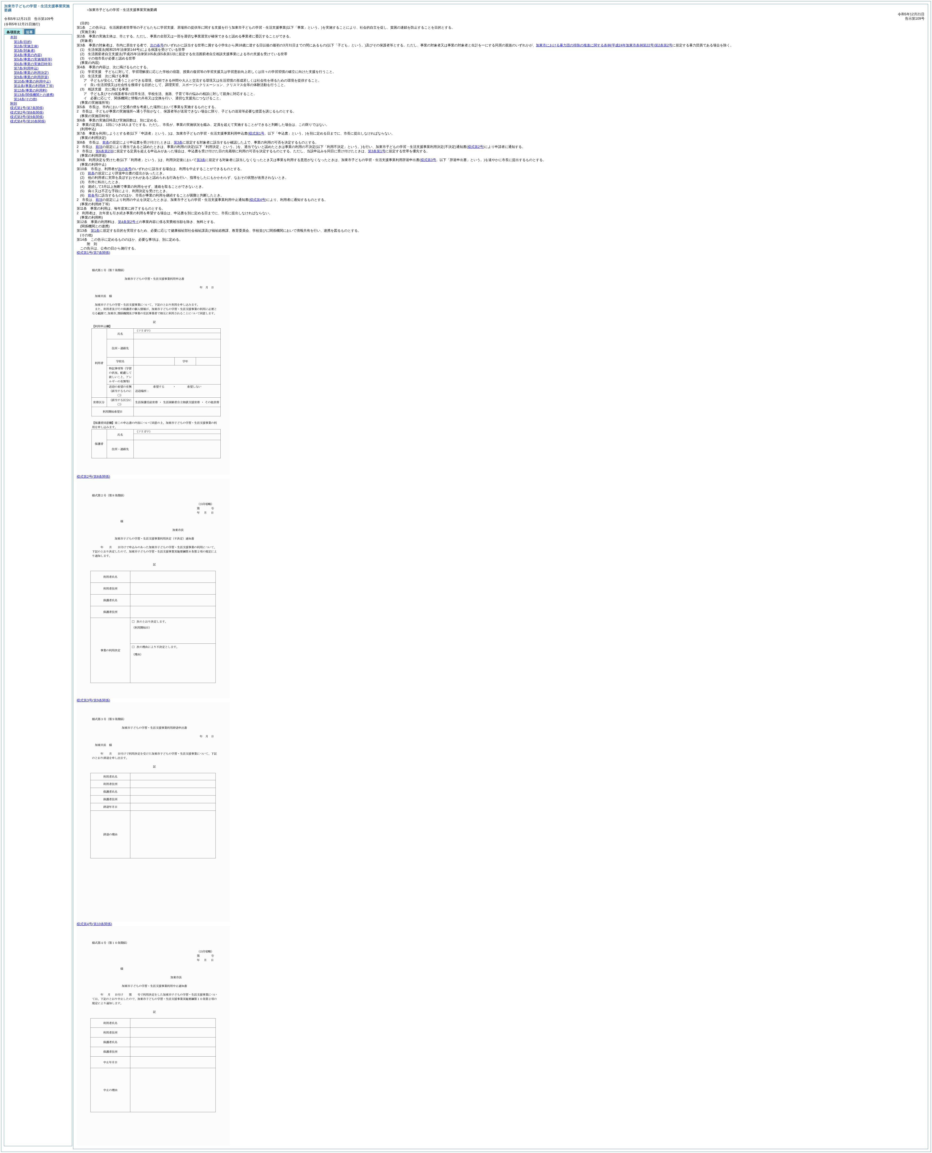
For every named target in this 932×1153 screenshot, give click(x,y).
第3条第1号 (376, 151)
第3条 (178, 142)
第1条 (95, 230)
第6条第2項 (104, 151)
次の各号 (157, 45)
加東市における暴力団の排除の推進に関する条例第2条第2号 (604, 45)
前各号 (93, 195)
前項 (99, 147)
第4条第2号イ (128, 222)
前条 (105, 142)
